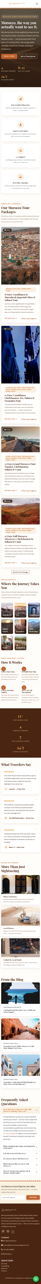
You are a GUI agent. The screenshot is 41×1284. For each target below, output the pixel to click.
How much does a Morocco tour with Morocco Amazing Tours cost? (17, 1110)
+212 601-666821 (8, 1249)
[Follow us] (3, 1231)
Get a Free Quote (27, 56)
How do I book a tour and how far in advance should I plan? (16, 1172)
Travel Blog (5, 1266)
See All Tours (9, 56)
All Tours (4, 1264)
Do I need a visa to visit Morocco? (16, 1159)
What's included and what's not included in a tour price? (19, 1147)
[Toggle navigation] (37, 4)
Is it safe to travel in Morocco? (14, 1153)
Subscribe (33, 1197)
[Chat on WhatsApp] (36, 1279)
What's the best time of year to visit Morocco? (16, 1165)
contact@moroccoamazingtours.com (16, 1245)
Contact (4, 1271)
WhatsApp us (7, 1254)
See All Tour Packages (20, 572)
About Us (4, 1268)
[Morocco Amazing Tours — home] (17, 3)
